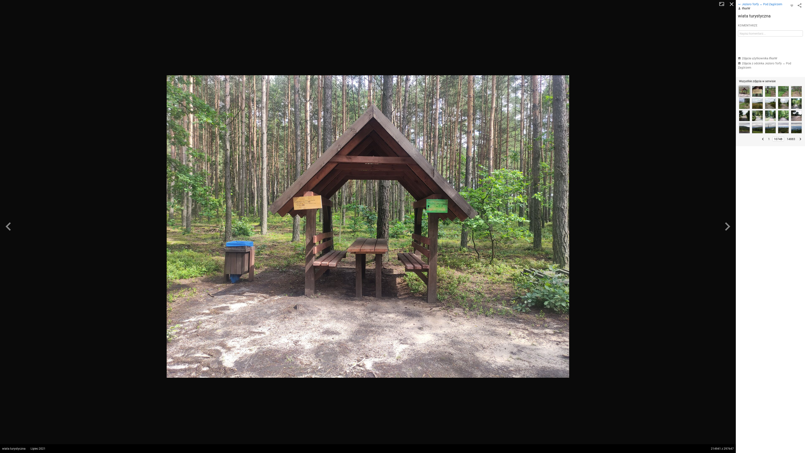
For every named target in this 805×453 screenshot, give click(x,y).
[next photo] (727, 226)
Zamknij (731, 4)
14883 (791, 139)
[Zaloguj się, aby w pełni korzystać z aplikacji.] (791, 5)
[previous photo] (8, 226)
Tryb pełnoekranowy (723, 4)
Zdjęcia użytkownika (759, 58)
